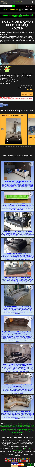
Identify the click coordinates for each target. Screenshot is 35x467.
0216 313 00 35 (11, 9)
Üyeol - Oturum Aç (30, 6)
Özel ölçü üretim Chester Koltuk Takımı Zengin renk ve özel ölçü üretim (17, 385)
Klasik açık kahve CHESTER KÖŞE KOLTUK (17, 411)
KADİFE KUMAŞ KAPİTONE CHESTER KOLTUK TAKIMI (17, 181)
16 (30, 146)
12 (23, 146)
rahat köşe (20, 424)
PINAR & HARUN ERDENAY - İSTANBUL (13, 115)
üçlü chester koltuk (21, 426)
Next (32, 129)
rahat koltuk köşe (18, 429)
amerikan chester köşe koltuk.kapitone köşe (14, 428)
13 (25, 146)
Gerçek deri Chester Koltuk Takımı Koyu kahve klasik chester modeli (17, 332)
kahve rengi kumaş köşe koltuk (26, 425)
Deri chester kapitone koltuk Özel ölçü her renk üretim (17, 204)
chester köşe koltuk (11, 424)
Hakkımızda (20, 448)
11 (21, 146)
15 (28, 146)
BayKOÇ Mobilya (17, 2)
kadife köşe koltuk (28, 429)
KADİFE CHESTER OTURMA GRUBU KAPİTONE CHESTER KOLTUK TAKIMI (17, 365)
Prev (2, 129)
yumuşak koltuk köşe (7, 429)
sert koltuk (29, 428)
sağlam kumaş (30, 426)
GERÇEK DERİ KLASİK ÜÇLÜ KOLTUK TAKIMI (17, 231)
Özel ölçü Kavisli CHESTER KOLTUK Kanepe (17, 306)
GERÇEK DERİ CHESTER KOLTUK (17, 254)
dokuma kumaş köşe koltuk (7, 426)
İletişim (26, 448)
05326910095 (26, 9)
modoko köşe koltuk (17, 430)
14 (26, 146)
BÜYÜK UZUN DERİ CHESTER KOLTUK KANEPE (17, 277)
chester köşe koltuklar (11, 425)
